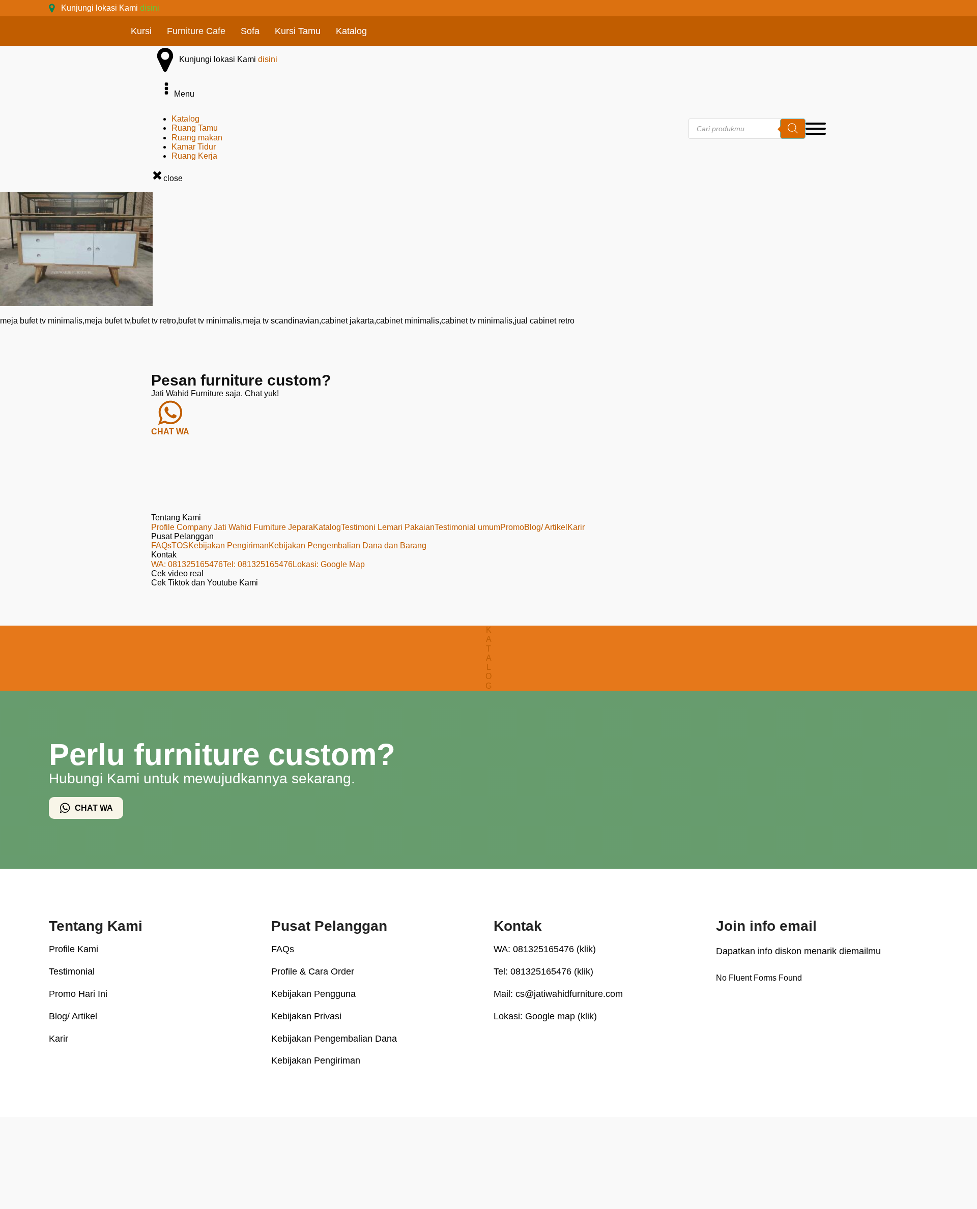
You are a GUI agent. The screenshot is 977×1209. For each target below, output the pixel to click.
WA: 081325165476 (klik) (545, 949)
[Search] (793, 129)
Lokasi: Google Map (329, 564)
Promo (512, 527)
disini (149, 8)
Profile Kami (73, 949)
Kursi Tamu (298, 31)
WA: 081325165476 (187, 564)
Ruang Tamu (194, 128)
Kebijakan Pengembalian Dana (334, 1039)
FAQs (161, 545)
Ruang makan (196, 137)
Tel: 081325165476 (258, 564)
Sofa (250, 31)
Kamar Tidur (193, 146)
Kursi (141, 31)
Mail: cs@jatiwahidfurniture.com (558, 994)
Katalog (351, 31)
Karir (576, 527)
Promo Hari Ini (78, 994)
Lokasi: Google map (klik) (545, 1016)
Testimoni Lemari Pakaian (388, 527)
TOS (179, 545)
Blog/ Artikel (545, 527)
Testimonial (72, 971)
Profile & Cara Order (312, 971)
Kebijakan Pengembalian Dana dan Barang (347, 545)
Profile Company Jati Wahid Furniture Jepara (232, 527)
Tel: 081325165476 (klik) (543, 971)
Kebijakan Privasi (306, 1016)
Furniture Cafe (196, 31)
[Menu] (816, 129)
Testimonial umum (467, 527)
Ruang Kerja (194, 156)
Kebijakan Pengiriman (228, 545)
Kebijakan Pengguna (313, 994)
